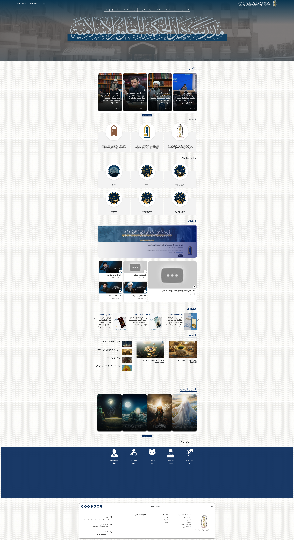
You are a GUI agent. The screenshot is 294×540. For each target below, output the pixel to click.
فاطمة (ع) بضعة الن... (104, 314)
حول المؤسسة (110, 10)
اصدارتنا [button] (151, 10)
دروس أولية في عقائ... (176, 314)
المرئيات (192, 221)
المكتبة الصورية (187, 527)
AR (44, 3)
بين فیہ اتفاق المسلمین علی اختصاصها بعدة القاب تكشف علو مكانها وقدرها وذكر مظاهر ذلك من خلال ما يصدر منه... (102, 322)
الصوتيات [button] (134, 10)
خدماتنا (118, 10)
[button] (94, 319)
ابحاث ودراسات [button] (168, 10)
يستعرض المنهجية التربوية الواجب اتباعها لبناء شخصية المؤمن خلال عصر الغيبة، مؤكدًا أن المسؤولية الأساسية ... (138, 322)
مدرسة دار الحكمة (186, 524)
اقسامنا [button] (126, 10)
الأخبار (166, 522)
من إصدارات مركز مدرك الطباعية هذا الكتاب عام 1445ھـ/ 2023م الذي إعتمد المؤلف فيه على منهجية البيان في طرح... (174, 322)
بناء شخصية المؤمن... (140, 314)
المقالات (158, 10)
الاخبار (175, 10)
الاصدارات (192, 308)
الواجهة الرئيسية (184, 10)
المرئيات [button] (142, 10)
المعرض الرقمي (289, 380)
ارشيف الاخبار (148, 115)
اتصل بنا (40, 4)
